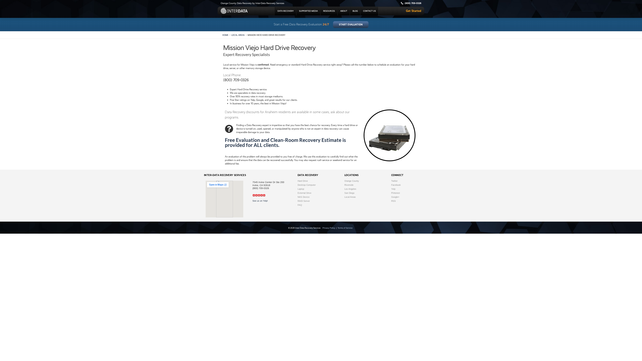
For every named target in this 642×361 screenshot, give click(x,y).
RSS (393, 201)
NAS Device (303, 197)
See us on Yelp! (260, 201)
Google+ (395, 197)
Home (225, 35)
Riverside (348, 185)
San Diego (349, 193)
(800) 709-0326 (236, 80)
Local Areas (238, 35)
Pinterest (395, 193)
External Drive (304, 193)
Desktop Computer (307, 185)
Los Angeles (350, 189)
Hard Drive (303, 181)
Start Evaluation (351, 24)
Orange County (351, 181)
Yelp (393, 189)
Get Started (413, 11)
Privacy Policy (329, 228)
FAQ (300, 205)
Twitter (394, 181)
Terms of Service (345, 228)
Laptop (301, 189)
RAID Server (304, 201)
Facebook (396, 185)
